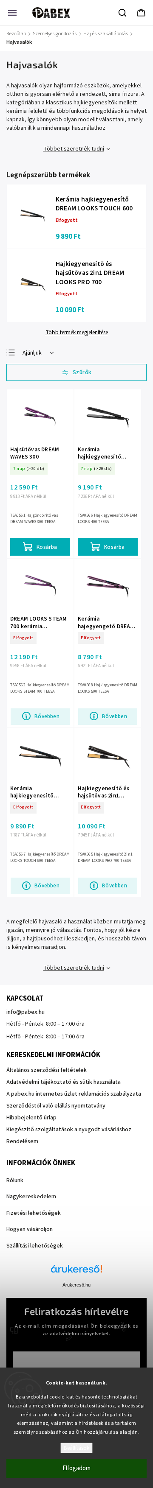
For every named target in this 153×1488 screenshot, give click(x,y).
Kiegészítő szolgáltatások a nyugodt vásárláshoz (68, 1129)
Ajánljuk (32, 353)
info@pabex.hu (25, 1012)
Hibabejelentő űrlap (31, 1117)
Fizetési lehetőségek (33, 1213)
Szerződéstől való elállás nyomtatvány (55, 1106)
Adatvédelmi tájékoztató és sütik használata (63, 1082)
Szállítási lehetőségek (34, 1246)
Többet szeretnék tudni (73, 149)
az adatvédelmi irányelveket (76, 1333)
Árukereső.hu (76, 1284)
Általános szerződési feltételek (46, 1070)
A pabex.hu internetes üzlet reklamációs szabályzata (73, 1094)
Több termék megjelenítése (76, 332)
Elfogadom (76, 1468)
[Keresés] (123, 12)
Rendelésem (22, 1141)
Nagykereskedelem (31, 1196)
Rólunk (14, 1180)
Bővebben (47, 716)
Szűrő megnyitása (76, 372)
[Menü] (12, 12)
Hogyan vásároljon (29, 1229)
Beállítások (76, 1448)
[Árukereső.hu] (76, 1273)
